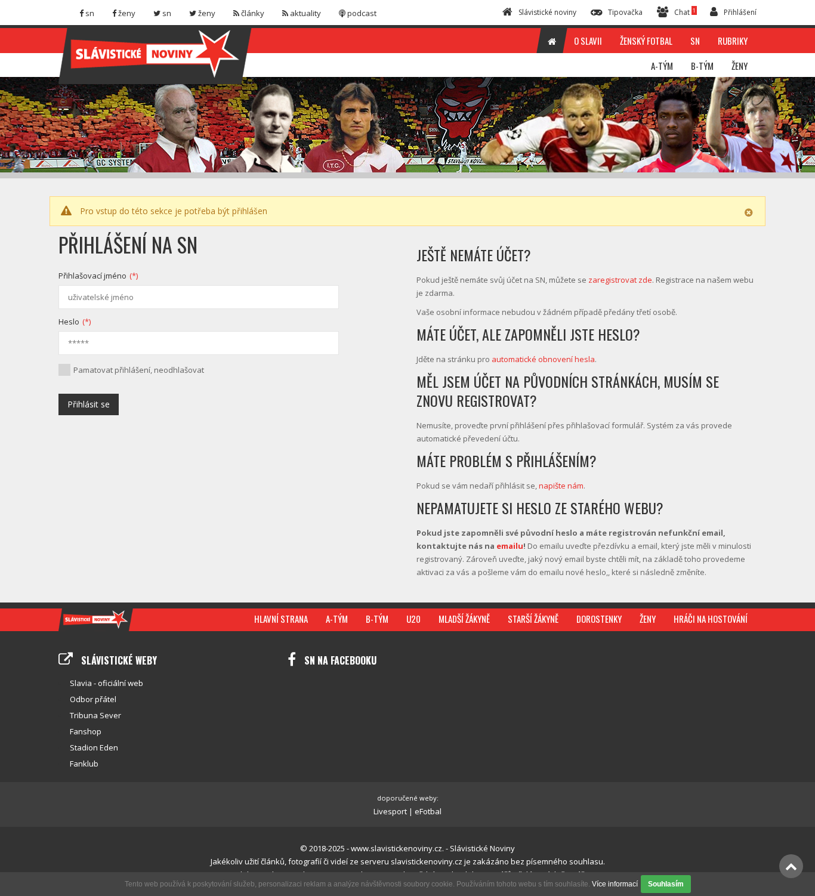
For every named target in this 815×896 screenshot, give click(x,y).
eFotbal (428, 811)
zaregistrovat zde (620, 279)
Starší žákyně (533, 618)
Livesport (390, 811)
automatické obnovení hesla (543, 359)
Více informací (615, 884)
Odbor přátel (93, 699)
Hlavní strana (281, 618)
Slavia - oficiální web (106, 683)
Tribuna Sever (95, 715)
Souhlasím (666, 884)
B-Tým (377, 618)
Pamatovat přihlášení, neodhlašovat (138, 369)
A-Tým (337, 618)
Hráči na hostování (711, 618)
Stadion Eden (94, 747)
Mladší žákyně (464, 618)
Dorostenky (599, 618)
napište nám (561, 485)
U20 (413, 618)
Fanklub (84, 763)
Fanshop (85, 731)
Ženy (648, 618)
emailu (509, 545)
